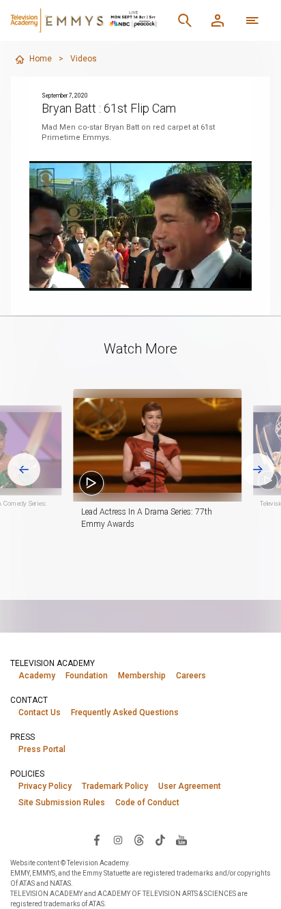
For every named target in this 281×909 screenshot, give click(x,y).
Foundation (86, 675)
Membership (142, 675)
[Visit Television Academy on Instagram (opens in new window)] (118, 839)
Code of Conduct (147, 802)
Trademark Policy (115, 786)
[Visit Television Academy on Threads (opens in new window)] (139, 839)
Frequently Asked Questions (125, 712)
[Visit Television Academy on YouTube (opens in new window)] (181, 839)
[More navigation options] (252, 20)
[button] (157, 445)
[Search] (184, 20)
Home (40, 58)
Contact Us (39, 712)
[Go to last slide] (24, 469)
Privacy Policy (45, 786)
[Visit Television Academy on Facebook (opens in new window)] (97, 839)
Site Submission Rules (61, 802)
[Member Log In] (217, 20)
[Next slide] (257, 469)
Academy (36, 675)
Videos (83, 58)
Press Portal (41, 749)
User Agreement (189, 786)
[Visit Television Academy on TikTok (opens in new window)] (160, 839)
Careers (191, 675)
